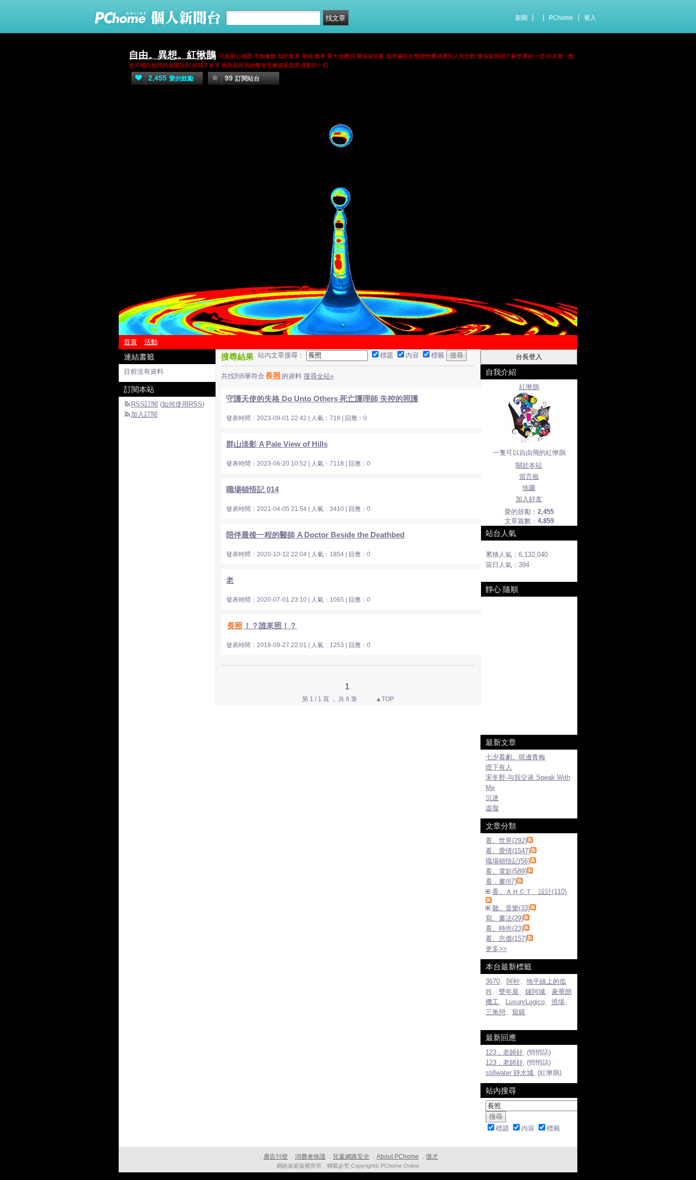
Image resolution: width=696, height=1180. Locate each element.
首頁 (130, 342)
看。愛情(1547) (508, 851)
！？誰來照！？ (262, 625)
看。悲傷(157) (506, 938)
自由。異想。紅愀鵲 (172, 54)
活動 (150, 342)
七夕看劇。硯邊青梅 (515, 757)
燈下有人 (499, 767)
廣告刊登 (275, 1156)
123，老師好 (504, 1052)
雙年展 (509, 991)
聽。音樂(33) (511, 908)
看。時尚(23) (504, 928)
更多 (496, 949)
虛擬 (492, 808)
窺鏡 (518, 1012)
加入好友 (529, 499)
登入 (590, 17)
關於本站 (529, 465)
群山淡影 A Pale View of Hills (277, 444)
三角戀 (495, 1012)
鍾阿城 (535, 991)
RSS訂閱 (144, 404)
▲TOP (384, 699)
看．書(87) (501, 881)
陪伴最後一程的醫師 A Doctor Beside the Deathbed (315, 534)
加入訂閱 (144, 414)
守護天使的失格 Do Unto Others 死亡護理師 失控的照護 (322, 398)
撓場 (558, 1002)
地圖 (529, 488)
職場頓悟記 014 (252, 489)
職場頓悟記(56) (508, 861)
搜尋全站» (319, 376)
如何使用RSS (182, 404)
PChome (561, 17)
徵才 (432, 1156)
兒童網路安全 (351, 1156)
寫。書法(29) (504, 918)
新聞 (521, 17)
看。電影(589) (506, 871)
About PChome (398, 1156)
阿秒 (513, 981)
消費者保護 (310, 1156)
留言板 (529, 476)
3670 (493, 981)
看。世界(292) (506, 840)
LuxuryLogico (525, 1002)
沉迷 (492, 798)
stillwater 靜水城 (509, 1072)
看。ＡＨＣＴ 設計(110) (529, 891)
